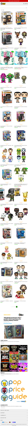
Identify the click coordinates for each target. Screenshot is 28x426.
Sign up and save (5, 410)
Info (2, 420)
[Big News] (14, 358)
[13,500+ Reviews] (14, 326)
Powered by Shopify (14, 425)
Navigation (3, 417)
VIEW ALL (2, 375)
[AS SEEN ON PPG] (14, 390)
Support (3, 412)
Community (3, 415)
